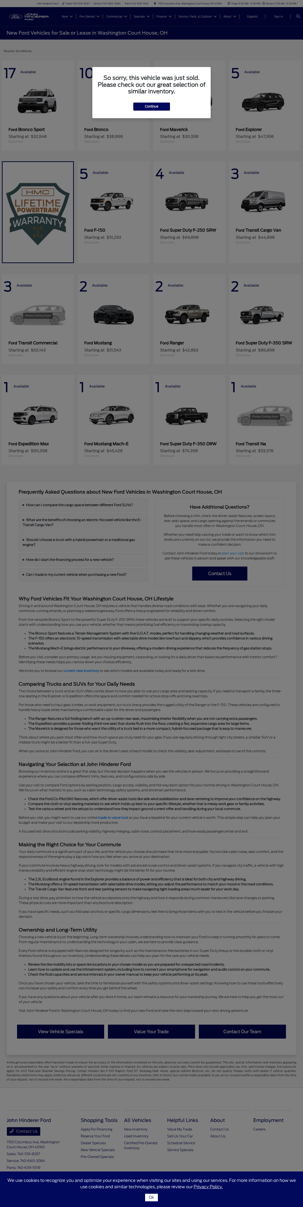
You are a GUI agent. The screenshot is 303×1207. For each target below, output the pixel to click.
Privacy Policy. (208, 1186)
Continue (151, 106)
